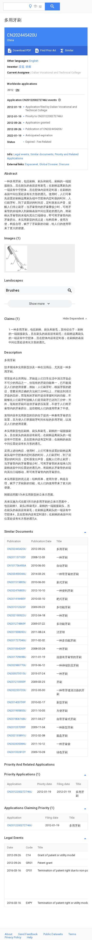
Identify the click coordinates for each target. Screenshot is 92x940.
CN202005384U (16, 743)
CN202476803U (16, 590)
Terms (72, 934)
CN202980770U (16, 665)
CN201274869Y (16, 623)
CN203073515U (16, 673)
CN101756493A (16, 565)
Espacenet (31, 164)
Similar (68, 50)
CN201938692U (16, 632)
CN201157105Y (16, 557)
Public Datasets (53, 934)
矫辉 (28, 66)
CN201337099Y (16, 727)
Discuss (64, 164)
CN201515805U (16, 582)
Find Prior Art (48, 50)
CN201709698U (16, 656)
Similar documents (41, 154)
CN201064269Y (16, 648)
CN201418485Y (16, 598)
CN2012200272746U (19, 791)
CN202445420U (16, 548)
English (33, 60)
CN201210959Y (16, 681)
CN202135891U (16, 735)
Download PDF (21, 50)
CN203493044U (16, 573)
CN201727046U (16, 640)
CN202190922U (16, 615)
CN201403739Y (16, 702)
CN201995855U (16, 710)
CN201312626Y (16, 607)
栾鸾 (21, 66)
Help (30, 937)
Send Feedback (28, 934)
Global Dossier (48, 164)
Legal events (21, 154)
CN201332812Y (16, 752)
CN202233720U (16, 690)
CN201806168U (16, 718)
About (8, 934)
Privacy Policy (13, 937)
